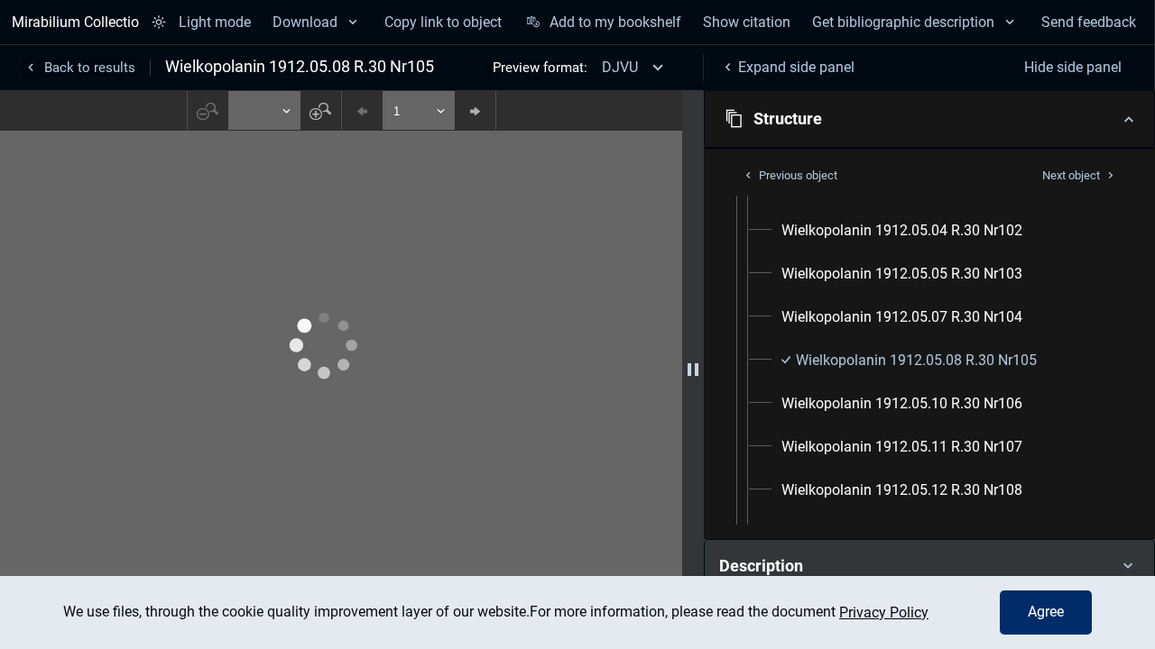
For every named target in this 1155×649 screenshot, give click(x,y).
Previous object (798, 175)
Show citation (746, 22)
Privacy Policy (884, 612)
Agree (1046, 611)
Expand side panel (796, 67)
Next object (1071, 175)
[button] (929, 119)
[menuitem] (902, 231)
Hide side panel (1073, 67)
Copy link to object (443, 22)
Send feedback (1088, 22)
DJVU (620, 67)
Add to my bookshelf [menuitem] (615, 22)
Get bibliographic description (903, 22)
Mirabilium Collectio (75, 22)
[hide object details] (693, 369)
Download (305, 22)
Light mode (215, 22)
